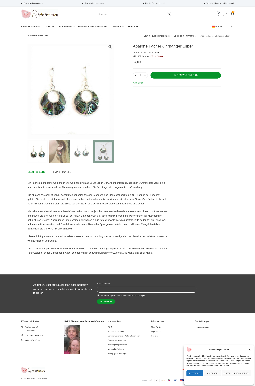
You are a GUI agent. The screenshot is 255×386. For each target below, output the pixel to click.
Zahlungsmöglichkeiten (117, 345)
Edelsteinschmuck (30, 26)
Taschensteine (64, 26)
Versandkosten (157, 56)
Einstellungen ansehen (237, 373)
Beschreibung (36, 172)
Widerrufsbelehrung (116, 331)
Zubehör (117, 26)
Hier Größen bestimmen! (154, 3)
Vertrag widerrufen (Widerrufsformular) (124, 336)
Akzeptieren (194, 373)
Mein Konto (156, 327)
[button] (249, 349)
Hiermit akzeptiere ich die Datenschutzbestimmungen (122, 295)
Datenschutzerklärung (117, 340)
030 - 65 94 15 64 (32, 340)
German (219, 26)
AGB (110, 327)
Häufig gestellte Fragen (118, 353)
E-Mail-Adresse (103, 283)
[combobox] (135, 14)
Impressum (156, 331)
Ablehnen (212, 373)
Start (146, 36)
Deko (48, 26)
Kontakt (154, 336)
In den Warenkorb (186, 75)
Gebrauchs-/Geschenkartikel (92, 26)
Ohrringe (178, 36)
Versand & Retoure (116, 349)
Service (131, 26)
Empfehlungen (62, 172)
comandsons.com (202, 327)
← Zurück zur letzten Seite (37, 36)
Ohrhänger (191, 36)
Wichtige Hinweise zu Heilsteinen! (219, 3)
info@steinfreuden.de (34, 335)
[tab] (37, 172)
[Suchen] (169, 14)
